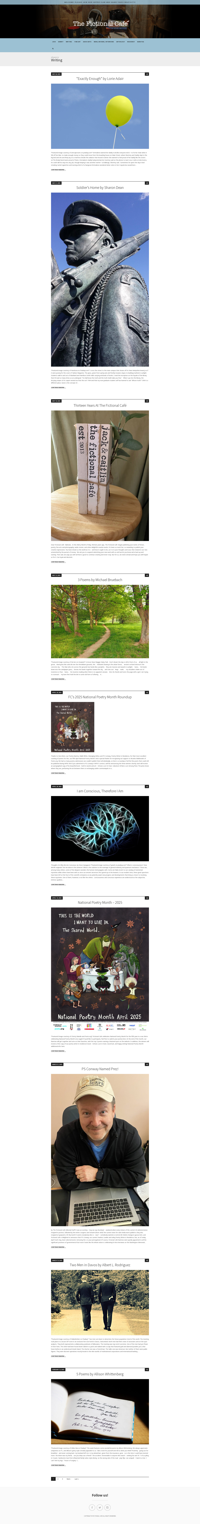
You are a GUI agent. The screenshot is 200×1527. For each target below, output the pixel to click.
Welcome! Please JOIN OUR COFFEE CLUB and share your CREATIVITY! (100, 2)
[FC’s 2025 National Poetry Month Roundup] (72, 727)
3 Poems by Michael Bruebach (100, 579)
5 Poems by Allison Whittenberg (100, 1374)
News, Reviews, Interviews (104, 41)
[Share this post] (147, 74)
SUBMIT (60, 41)
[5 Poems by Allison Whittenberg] (100, 1412)
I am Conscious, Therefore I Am (100, 791)
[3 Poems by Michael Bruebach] (100, 621)
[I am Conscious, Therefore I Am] (100, 828)
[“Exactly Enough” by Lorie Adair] (100, 116)
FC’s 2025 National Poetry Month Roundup (100, 697)
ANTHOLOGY (120, 41)
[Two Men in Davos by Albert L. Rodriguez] (100, 1303)
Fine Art (77, 41)
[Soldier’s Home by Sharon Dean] (100, 280)
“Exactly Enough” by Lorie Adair (100, 78)
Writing (69, 41)
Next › (69, 1479)
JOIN (54, 41)
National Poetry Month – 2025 (100, 902)
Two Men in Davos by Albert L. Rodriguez (100, 1265)
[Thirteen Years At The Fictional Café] (100, 476)
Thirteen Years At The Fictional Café (100, 405)
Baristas (140, 41)
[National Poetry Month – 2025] (100, 970)
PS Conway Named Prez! (100, 1069)
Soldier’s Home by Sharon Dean (100, 187)
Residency (131, 41)
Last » (77, 1479)
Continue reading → (58, 170)
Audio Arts (87, 41)
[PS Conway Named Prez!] (100, 1150)
